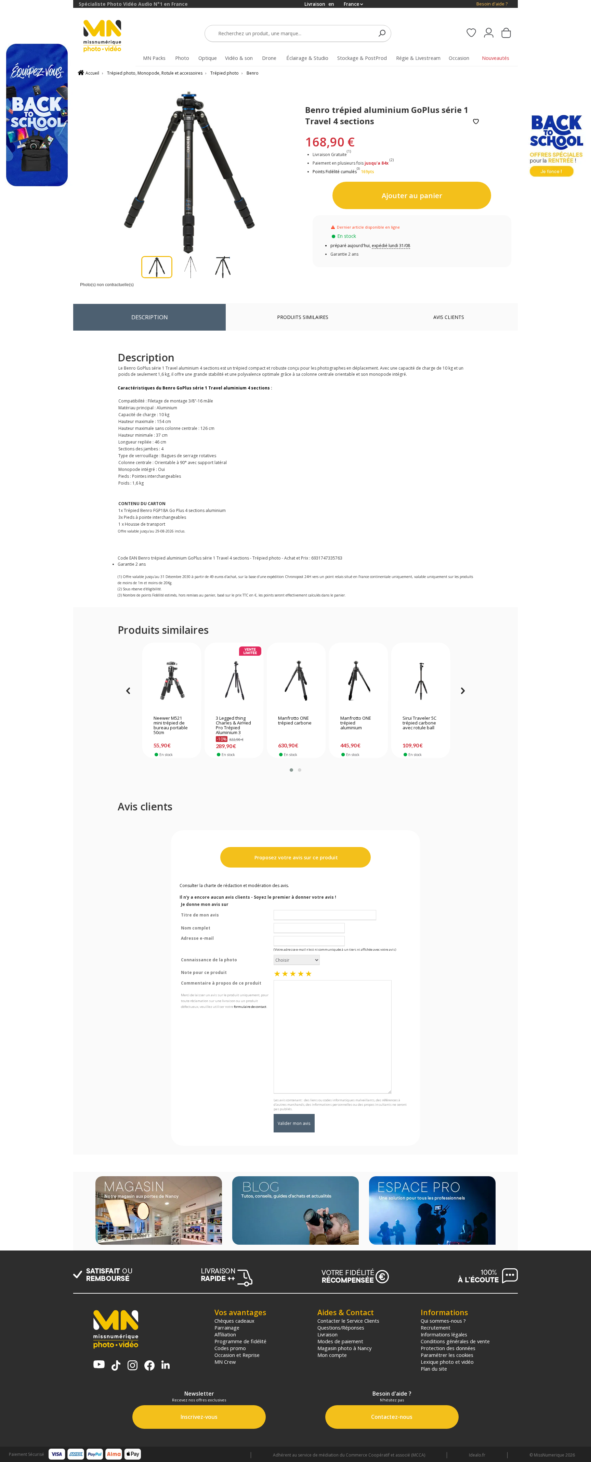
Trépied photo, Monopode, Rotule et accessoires (154, 73)
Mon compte (332, 1354)
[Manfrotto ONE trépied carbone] (296, 680)
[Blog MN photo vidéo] (295, 1211)
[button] (291, 770)
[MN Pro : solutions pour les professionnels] (432, 1211)
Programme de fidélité (240, 1341)
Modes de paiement (340, 1341)
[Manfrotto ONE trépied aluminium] (358, 680)
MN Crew (225, 1361)
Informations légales (444, 1334)
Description (149, 317)
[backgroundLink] (36, 731)
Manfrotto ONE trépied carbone (295, 721)
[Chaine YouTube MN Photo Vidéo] (99, 1365)
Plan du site (434, 1368)
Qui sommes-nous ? (443, 1320)
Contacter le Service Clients (348, 1320)
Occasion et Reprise (237, 1354)
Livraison (327, 1334)
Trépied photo (224, 73)
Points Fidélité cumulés (335, 172)
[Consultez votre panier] (506, 33)
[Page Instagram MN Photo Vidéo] (132, 1366)
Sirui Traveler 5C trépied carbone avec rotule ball (419, 723)
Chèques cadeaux (234, 1320)
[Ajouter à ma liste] (476, 122)
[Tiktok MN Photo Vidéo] (115, 1366)
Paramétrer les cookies (447, 1354)
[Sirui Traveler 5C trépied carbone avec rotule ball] (420, 680)
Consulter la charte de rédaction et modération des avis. (234, 885)
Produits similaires (302, 317)
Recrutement (435, 1327)
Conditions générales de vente (455, 1341)
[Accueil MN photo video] (110, 37)
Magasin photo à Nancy (344, 1348)
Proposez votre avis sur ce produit (295, 857)
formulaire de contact (250, 1006)
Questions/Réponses (340, 1327)
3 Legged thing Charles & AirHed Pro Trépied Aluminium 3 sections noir (233, 726)
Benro (253, 73)
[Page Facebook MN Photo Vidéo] (149, 1366)
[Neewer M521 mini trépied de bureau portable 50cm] (171, 680)
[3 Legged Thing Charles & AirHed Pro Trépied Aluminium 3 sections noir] (234, 680)
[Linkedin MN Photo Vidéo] (165, 1365)
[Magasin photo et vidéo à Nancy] (158, 1211)
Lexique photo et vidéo (447, 1361)
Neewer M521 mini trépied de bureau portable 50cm (171, 725)
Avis (448, 317)
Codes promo (230, 1348)
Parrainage (226, 1327)
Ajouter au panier (412, 195)
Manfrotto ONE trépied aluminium (355, 723)
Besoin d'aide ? (492, 4)
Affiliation (225, 1334)
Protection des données (448, 1348)
